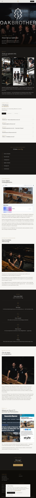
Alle (4, 113)
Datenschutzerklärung (17, 490)
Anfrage (32, 1)
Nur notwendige (19, 492)
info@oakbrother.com (5, 478)
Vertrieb (16, 113)
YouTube (32, 496)
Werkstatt (9, 113)
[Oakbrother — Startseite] (18, 1)
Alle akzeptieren (11, 492)
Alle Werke (20, 476)
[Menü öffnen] (2, 1)
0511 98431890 (4, 480)
